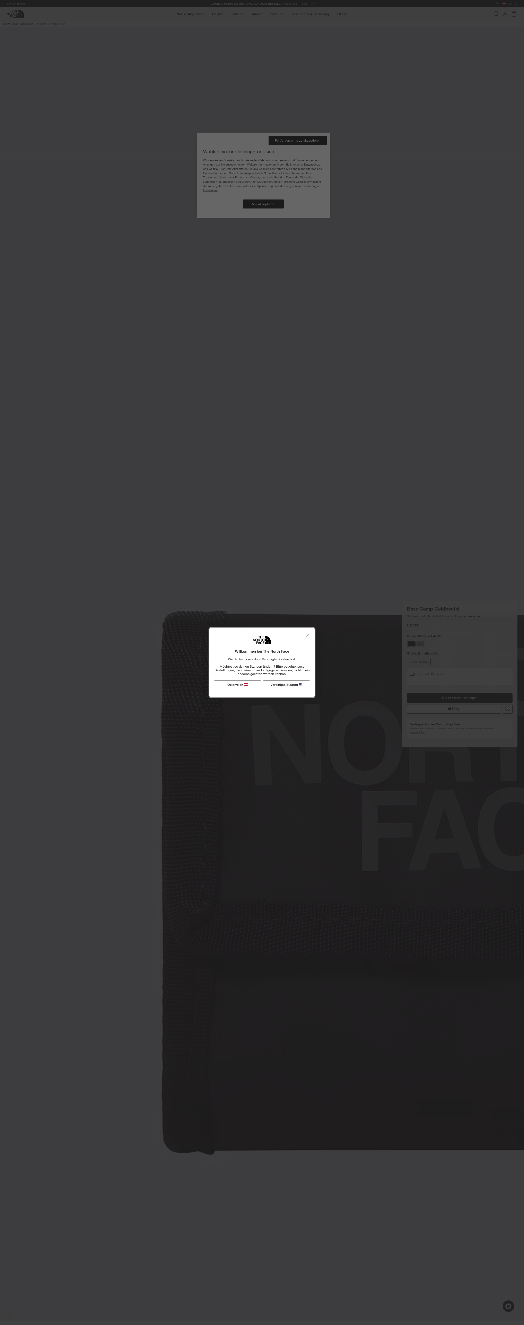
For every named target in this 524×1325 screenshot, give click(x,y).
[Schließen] (307, 635)
